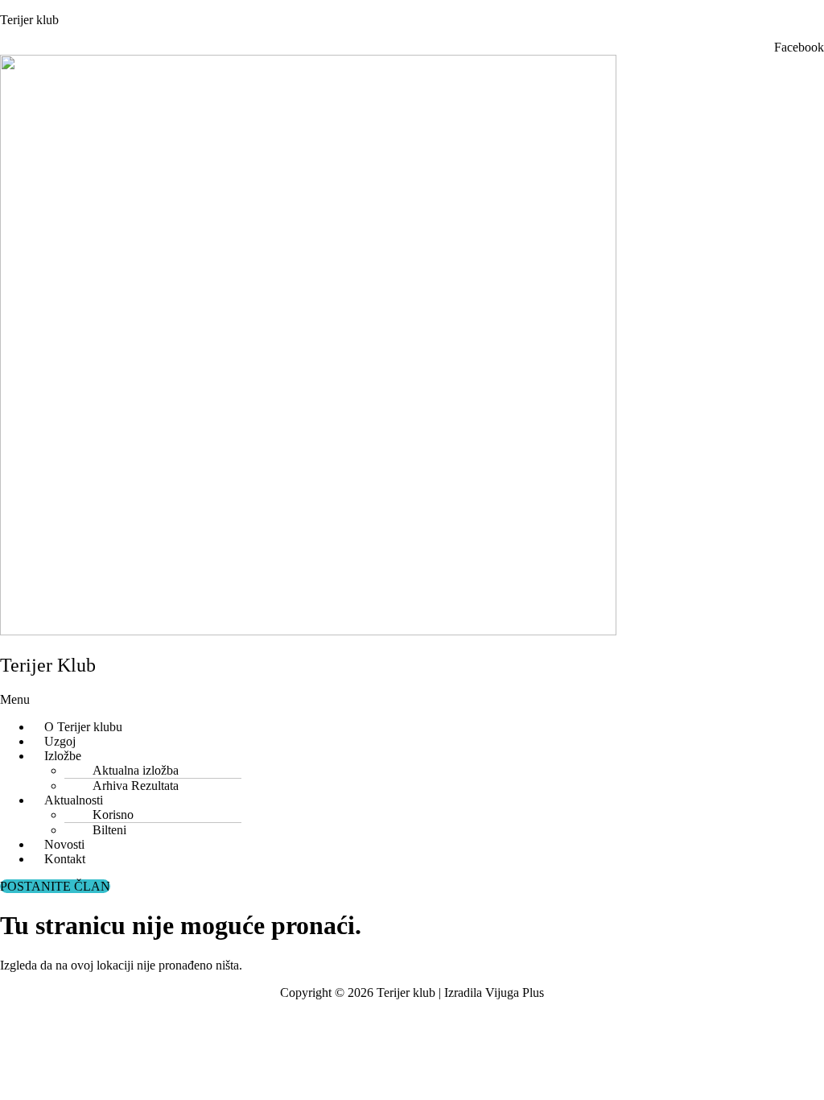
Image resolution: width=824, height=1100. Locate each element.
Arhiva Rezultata (136, 785)
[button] (213, 700)
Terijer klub (29, 20)
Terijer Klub (48, 665)
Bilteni (109, 830)
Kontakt (64, 859)
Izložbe (62, 756)
